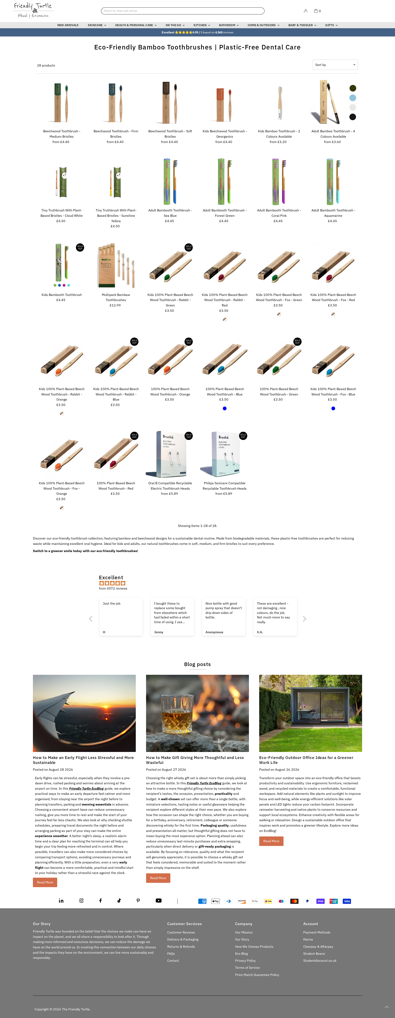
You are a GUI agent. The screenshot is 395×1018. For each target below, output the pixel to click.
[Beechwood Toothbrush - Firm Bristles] (116, 102)
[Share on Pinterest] (138, 901)
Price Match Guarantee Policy (257, 975)
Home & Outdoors (262, 25)
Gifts (330, 25)
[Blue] (225, 408)
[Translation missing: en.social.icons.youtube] (159, 901)
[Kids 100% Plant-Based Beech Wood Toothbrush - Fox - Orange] (61, 454)
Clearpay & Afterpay (318, 946)
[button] (91, 619)
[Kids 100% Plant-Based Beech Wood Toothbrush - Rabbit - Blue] (116, 360)
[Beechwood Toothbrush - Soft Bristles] (170, 102)
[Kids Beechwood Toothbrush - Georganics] (224, 102)
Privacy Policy (245, 960)
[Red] (225, 319)
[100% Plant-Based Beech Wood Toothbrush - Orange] (170, 360)
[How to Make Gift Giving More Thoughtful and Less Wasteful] (197, 713)
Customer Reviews (181, 932)
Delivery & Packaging (182, 939)
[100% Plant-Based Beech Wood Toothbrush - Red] (116, 454)
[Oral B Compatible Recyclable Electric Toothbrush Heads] (170, 454)
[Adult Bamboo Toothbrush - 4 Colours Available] (333, 102)
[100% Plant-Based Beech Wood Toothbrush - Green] (279, 360)
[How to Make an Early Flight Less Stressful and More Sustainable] (84, 713)
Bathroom (227, 25)
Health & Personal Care (134, 25)
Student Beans (314, 953)
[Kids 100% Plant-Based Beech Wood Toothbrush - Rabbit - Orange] (61, 360)
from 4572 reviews (113, 588)
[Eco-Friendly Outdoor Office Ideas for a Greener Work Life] (310, 713)
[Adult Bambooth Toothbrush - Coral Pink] (279, 181)
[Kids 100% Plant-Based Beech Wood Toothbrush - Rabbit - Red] (224, 266)
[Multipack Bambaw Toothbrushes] (116, 266)
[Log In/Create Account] (306, 11)
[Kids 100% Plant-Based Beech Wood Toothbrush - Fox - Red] (333, 266)
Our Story (242, 939)
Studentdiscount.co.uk (319, 960)
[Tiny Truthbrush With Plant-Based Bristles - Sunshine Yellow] (116, 181)
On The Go (174, 25)
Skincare (95, 25)
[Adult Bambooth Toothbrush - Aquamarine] (333, 181)
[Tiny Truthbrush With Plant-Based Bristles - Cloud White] (61, 181)
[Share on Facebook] (100, 901)
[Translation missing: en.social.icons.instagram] (81, 901)
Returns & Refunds (181, 946)
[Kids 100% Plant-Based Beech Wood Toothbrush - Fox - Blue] (333, 360)
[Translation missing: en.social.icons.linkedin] (61, 901)
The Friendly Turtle (76, 1009)
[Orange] (62, 414)
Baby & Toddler (300, 25)
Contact (173, 960)
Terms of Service (247, 967)
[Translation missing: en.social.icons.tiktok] (119, 901)
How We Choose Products (254, 946)
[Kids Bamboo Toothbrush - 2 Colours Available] (279, 102)
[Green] (279, 314)
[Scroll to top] (387, 1007)
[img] (199, 583)
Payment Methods (316, 932)
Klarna (308, 939)
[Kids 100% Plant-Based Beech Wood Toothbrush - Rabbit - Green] (170, 266)
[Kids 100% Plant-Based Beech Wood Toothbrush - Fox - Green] (279, 266)
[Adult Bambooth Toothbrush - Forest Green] (224, 181)
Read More (45, 882)
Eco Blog (241, 953)
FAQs (171, 953)
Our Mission (244, 932)
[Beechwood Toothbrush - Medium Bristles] (61, 102)
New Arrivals (68, 25)
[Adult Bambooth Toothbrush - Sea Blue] (170, 181)
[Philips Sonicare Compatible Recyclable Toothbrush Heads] (224, 454)
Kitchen (200, 25)
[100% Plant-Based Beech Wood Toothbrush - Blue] (224, 360)
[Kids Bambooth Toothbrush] (61, 266)
